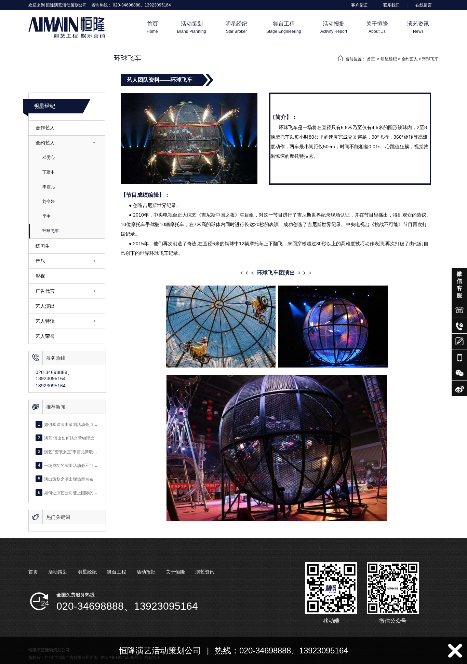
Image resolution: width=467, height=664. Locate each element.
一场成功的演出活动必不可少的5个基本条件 (84, 465)
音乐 (40, 261)
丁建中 (48, 172)
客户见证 (359, 5)
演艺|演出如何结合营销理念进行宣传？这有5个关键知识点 (97, 437)
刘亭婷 (48, 201)
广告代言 (45, 291)
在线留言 (423, 5)
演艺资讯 (204, 572)
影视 (40, 276)
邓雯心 (48, 157)
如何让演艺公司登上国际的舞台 (73, 492)
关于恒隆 (175, 572)
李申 (46, 216)
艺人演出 (45, 306)
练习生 (43, 246)
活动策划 (57, 572)
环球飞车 (50, 231)
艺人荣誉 (45, 336)
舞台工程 (116, 572)
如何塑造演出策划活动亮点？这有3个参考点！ (86, 424)
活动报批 (146, 572)
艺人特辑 (45, 321)
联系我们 (391, 5)
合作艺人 (45, 127)
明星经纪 (44, 106)
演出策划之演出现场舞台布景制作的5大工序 (84, 478)
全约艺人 (45, 143)
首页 (371, 59)
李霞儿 (48, 186)
